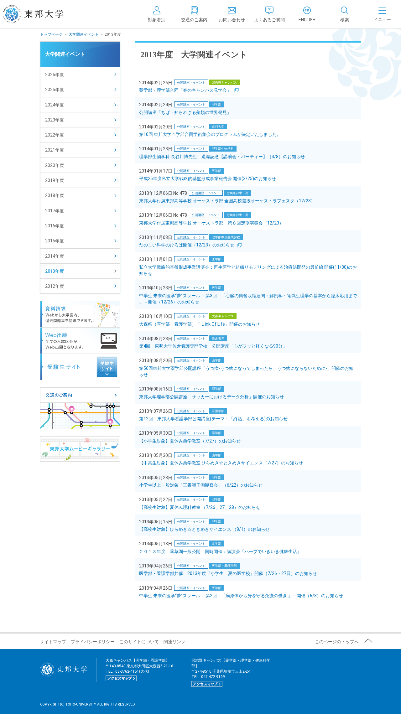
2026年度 (54, 74)
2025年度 (54, 89)
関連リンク (174, 641)
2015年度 (54, 240)
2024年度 (54, 104)
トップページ (51, 34)
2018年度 (54, 195)
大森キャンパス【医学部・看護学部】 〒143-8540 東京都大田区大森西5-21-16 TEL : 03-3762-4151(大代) (139, 669)
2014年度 (54, 256)
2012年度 (54, 286)
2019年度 (54, 180)
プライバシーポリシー (93, 641)
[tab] (344, 14)
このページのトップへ (337, 641)
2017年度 (54, 210)
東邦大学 (40, 14)
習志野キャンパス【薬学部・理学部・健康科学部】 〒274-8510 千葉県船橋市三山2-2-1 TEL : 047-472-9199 (230, 672)
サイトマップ (53, 641)
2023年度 (54, 119)
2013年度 (54, 271)
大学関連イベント (84, 34)
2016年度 (54, 225)
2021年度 (54, 150)
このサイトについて (139, 641)
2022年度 (54, 134)
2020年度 (54, 165)
